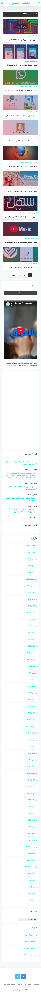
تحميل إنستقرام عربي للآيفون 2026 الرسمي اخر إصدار (20, 499)
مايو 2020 (32, 887)
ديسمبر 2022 (30, 700)
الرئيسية (36, 984)
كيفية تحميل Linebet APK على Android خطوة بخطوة (21, 488)
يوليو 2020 (31, 874)
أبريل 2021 (31, 820)
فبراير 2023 (31, 686)
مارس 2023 (31, 679)
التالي (13, 275)
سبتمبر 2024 (30, 613)
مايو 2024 (32, 626)
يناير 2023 (31, 693)
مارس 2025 (31, 599)
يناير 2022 (31, 760)
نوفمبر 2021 (31, 773)
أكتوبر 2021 (31, 780)
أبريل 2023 (31, 673)
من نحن (20, 984)
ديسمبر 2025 (30, 579)
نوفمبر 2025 (31, 586)
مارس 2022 (31, 746)
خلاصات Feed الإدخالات (27, 942)
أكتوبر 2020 (31, 853)
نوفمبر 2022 (31, 706)
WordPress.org (30, 955)
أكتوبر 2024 (31, 606)
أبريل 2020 (31, 894)
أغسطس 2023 (30, 659)
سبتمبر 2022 (30, 720)
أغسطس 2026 (30, 546)
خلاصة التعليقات (29, 948)
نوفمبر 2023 (31, 639)
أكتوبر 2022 (31, 713)
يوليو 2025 (31, 593)
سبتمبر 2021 (31, 787)
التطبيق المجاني (20, 3)
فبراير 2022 (31, 753)
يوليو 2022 (31, 733)
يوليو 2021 (31, 800)
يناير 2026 (31, 572)
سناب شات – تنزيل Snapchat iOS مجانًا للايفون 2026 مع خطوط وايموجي (22, 510)
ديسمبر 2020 (30, 847)
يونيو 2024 (31, 619)
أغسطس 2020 (30, 867)
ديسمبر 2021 (31, 767)
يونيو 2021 (31, 807)
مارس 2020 (31, 900)
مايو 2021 (32, 813)
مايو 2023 (32, 666)
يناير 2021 (32, 840)
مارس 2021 (31, 827)
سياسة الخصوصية (9, 984)
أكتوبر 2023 (31, 646)
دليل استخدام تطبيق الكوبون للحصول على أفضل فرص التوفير (20, 463)
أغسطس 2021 (30, 793)
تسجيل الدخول (30, 935)
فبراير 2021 (31, 833)
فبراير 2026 (31, 566)
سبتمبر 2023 (30, 653)
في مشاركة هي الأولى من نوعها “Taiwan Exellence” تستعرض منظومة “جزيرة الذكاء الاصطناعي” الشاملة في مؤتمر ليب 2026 (21, 475)
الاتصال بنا (28, 984)
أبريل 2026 (31, 552)
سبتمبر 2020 (30, 860)
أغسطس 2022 (30, 726)
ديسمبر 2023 (30, 633)
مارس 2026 (31, 559)
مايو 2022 (32, 740)
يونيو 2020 (31, 880)
